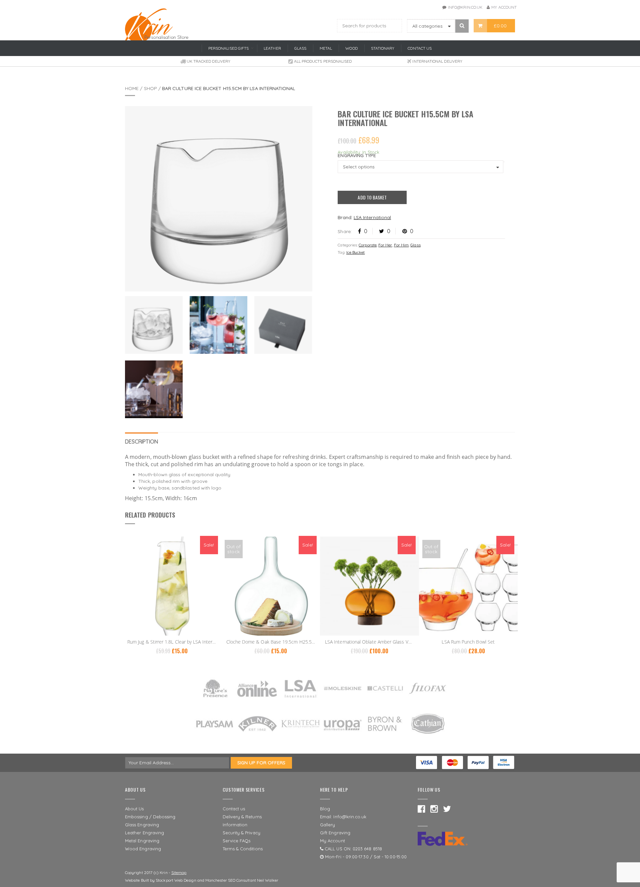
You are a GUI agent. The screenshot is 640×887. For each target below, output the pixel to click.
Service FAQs (237, 840)
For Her (385, 244)
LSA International (372, 217)
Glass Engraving (142, 824)
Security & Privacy (241, 832)
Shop (150, 88)
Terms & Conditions (243, 848)
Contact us (234, 808)
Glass (415, 244)
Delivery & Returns (242, 816)
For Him (401, 244)
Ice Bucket (355, 252)
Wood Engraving (143, 848)
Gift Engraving (335, 832)
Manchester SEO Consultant (230, 880)
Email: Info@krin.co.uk (343, 816)
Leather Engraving (144, 832)
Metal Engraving (142, 840)
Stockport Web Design (176, 880)
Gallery (327, 824)
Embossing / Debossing (150, 816)
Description (141, 441)
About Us (134, 808)
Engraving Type (357, 155)
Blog (325, 808)
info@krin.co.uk (465, 7)
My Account (504, 7)
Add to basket (372, 197)
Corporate (368, 244)
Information (235, 824)
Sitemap (179, 872)
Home (132, 88)
